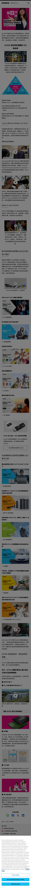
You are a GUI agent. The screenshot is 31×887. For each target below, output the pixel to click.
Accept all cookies (15, 884)
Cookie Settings (15, 875)
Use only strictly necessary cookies (15, 879)
